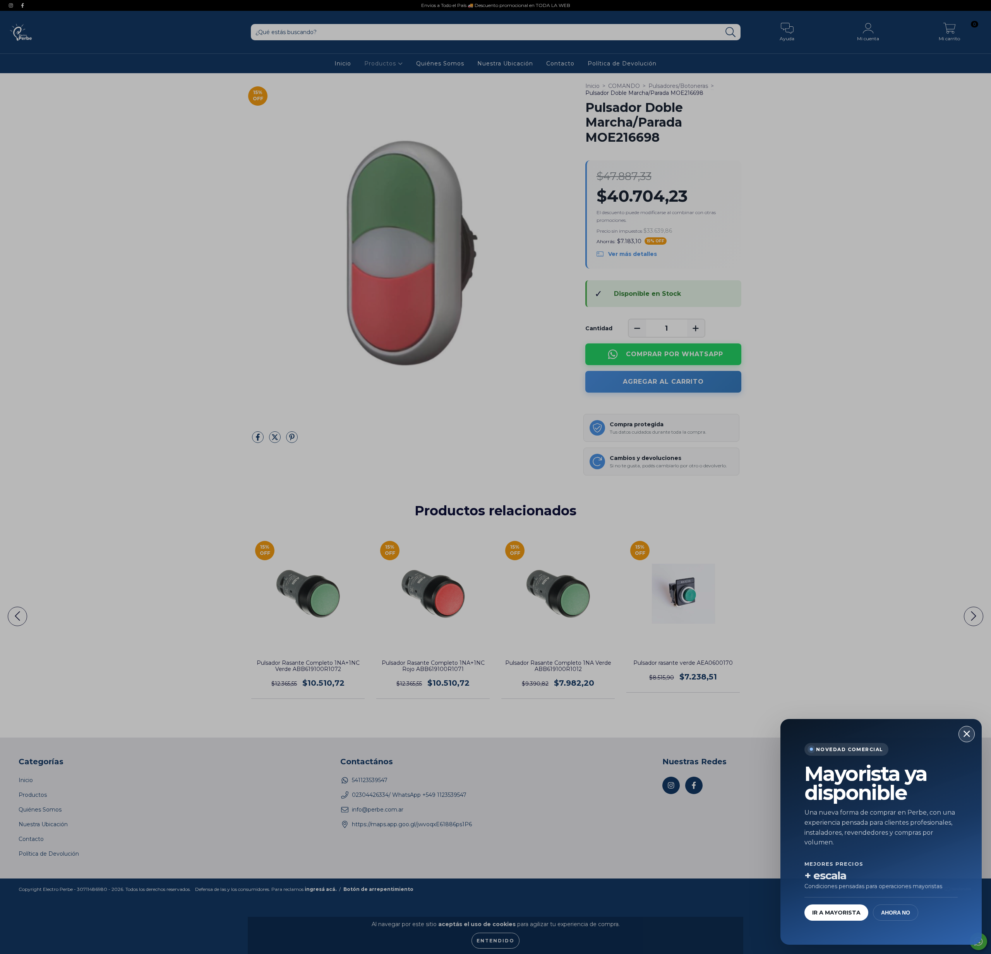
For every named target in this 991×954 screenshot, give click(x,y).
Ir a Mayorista (836, 912)
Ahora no (895, 912)
